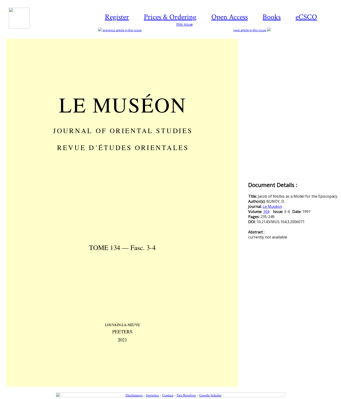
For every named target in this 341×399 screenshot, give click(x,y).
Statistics (152, 395)
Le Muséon (272, 206)
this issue (184, 24)
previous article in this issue (122, 30)
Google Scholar (210, 395)
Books (272, 17)
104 (266, 211)
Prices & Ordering (170, 17)
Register (117, 17)
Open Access (229, 17)
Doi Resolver (186, 395)
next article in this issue (249, 30)
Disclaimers (134, 395)
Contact (168, 395)
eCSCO (306, 17)
